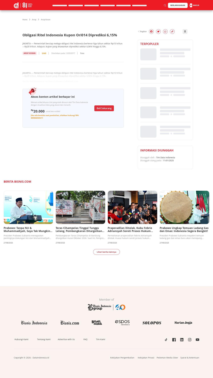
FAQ (85, 339)
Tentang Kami (44, 339)
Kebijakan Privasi (146, 357)
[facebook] (151, 31)
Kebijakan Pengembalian (122, 357)
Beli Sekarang (104, 108)
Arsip (34, 19)
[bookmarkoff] (185, 31)
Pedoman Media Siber (167, 357)
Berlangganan (177, 5)
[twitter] (158, 31)
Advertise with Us (66, 339)
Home (24, 19)
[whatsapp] (165, 31)
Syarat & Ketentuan (189, 357)
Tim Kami (100, 339)
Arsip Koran (45, 19)
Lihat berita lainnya (106, 252)
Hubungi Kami (21, 339)
